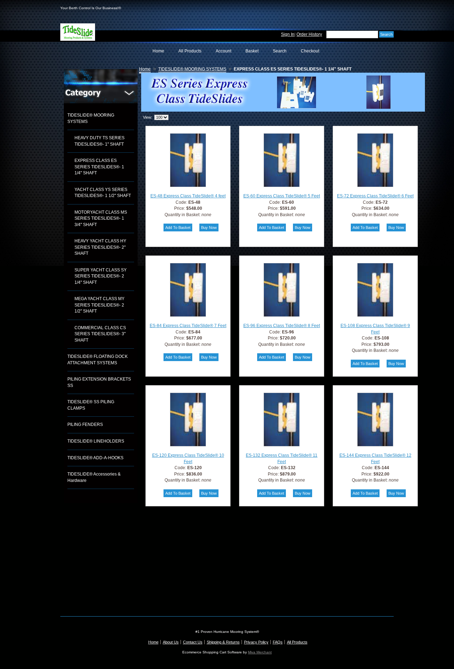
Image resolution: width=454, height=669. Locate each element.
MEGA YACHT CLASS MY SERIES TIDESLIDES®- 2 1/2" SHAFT (99, 305)
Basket (252, 51)
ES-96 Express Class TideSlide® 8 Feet (281, 325)
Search (280, 51)
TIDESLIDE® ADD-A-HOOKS (95, 457)
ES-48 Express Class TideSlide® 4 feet (188, 195)
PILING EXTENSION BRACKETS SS (99, 382)
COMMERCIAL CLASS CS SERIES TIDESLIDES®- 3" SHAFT (100, 334)
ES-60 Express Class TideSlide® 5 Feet (281, 195)
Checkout (310, 51)
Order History (309, 34)
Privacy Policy (256, 642)
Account (223, 51)
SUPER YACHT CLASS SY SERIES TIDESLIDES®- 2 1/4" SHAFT (100, 276)
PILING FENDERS (85, 424)
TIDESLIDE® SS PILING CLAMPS (90, 405)
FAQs (278, 642)
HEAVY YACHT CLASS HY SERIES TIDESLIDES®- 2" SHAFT (100, 247)
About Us (171, 642)
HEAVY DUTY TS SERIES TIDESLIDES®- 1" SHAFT (99, 141)
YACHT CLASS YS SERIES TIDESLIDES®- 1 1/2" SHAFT (102, 192)
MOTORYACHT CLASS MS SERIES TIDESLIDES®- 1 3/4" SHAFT (100, 218)
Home (158, 51)
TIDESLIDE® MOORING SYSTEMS (90, 118)
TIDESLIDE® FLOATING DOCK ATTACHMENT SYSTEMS (97, 359)
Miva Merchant (260, 652)
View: (147, 117)
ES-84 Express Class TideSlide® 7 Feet (188, 325)
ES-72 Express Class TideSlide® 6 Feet (375, 195)
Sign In (287, 34)
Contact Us (193, 642)
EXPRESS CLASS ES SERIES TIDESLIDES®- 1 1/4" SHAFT (99, 166)
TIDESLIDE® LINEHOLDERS (95, 441)
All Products (189, 51)
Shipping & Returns (223, 642)
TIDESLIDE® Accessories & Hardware (94, 477)
